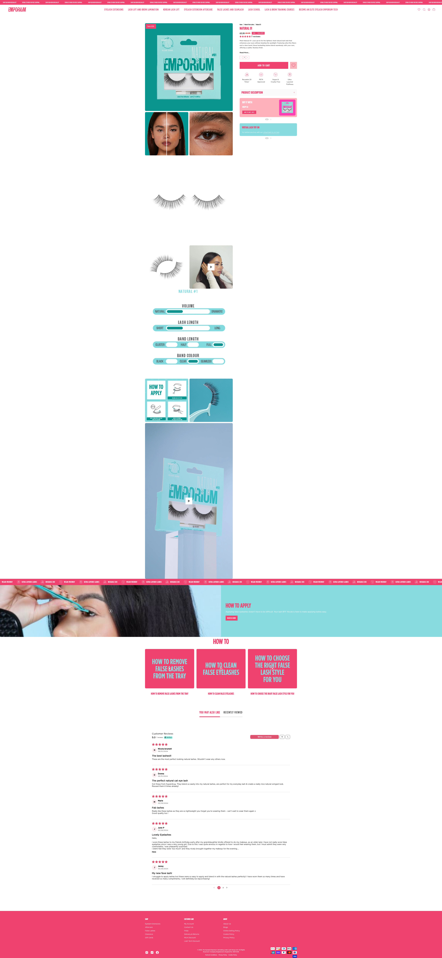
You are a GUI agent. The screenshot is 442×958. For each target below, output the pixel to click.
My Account (189, 924)
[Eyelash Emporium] (17, 9)
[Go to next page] (227, 887)
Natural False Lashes (249, 24)
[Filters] (282, 737)
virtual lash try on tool (271, 132)
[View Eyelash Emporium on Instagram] (146, 952)
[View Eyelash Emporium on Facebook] (157, 952)
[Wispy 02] (287, 108)
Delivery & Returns (191, 934)
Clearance (149, 934)
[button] (424, 9)
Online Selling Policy (231, 931)
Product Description (252, 92)
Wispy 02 (245, 107)
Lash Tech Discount (192, 941)
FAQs (186, 931)
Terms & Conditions (211, 955)
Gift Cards (149, 938)
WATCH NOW (231, 618)
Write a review (265, 737)
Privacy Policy (228, 938)
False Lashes (150, 931)
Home (241, 24)
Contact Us (188, 927)
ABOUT (225, 919)
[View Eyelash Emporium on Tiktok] (152, 952)
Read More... (245, 53)
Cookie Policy (228, 934)
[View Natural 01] (211, 267)
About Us (227, 924)
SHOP (146, 919)
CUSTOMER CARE (189, 919)
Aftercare (149, 927)
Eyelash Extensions (152, 924)
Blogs (225, 927)
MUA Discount (190, 938)
